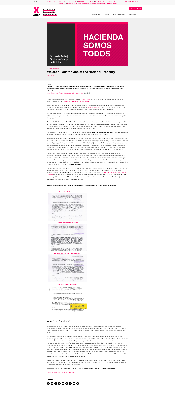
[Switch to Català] (131, 8)
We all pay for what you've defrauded (76, 101)
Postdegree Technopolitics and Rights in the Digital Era (62, 1)
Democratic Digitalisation (110, 1)
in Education (121, 1)
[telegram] (66, 383)
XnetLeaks (70, 3)
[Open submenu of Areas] (109, 14)
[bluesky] (52, 383)
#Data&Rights (98, 1)
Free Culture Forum (83, 3)
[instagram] (55, 383)
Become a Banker (89, 1)
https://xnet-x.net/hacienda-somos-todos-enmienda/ (65, 93)
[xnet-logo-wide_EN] (46, 7)
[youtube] (74, 383)
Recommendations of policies (98, 3)
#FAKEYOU (81, 1)
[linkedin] (63, 383)
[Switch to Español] (135, 8)
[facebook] (77, 383)
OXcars (75, 3)
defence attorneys (94, 107)
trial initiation (87, 99)
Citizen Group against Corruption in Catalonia (61, 372)
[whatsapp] (70, 383)
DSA (126, 1)
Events (115, 3)
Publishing (109, 3)
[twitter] (48, 383)
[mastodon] (59, 383)
